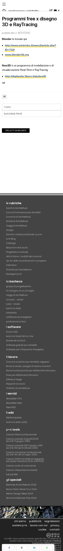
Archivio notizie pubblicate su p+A (24, 234)
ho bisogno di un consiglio (20, 290)
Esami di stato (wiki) (16, 422)
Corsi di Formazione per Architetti (23, 212)
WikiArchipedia (14, 417)
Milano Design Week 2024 (19, 493)
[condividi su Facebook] (9, 548)
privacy (55, 525)
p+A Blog (11, 238)
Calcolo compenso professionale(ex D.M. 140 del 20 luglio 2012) (23, 453)
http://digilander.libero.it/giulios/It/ (25, 76)
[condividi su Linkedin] (34, 548)
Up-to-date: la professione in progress (26, 260)
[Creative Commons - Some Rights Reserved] (31, 535)
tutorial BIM (12, 474)
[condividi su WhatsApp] (46, 548)
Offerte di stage (14, 379)
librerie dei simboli (15, 340)
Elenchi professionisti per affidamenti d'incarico (31, 370)
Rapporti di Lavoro (15, 383)
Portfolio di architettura (18, 388)
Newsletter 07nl (14, 398)
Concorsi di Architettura (18, 216)
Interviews (11, 265)
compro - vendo (14, 299)
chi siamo (20, 521)
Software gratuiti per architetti (21, 345)
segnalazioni (51, 521)
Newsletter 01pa (14, 402)
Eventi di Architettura (16, 208)
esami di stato (13, 308)
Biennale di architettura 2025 (21, 484)
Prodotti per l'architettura (18, 269)
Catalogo (11, 243)
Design (9, 230)
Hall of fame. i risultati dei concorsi (24, 256)
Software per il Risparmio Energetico (25, 349)
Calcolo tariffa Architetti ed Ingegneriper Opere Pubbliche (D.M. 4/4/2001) (25, 460)
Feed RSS (11, 407)
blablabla (11, 312)
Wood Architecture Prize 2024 (21, 497)
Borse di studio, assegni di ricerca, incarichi (28, 366)
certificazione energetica (18, 317)
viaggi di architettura (17, 295)
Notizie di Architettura (17, 221)
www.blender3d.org (17, 54)
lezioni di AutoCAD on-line (19, 336)
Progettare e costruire (17, 251)
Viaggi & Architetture (16, 225)
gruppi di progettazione (18, 286)
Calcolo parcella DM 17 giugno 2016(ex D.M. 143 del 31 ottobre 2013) (24, 446)
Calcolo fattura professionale (21, 434)
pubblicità (35, 521)
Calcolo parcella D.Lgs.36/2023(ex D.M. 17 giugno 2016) (22, 440)
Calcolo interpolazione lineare (21, 470)
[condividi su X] (21, 548)
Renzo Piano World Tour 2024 (21, 489)
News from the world (16, 247)
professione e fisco (16, 321)
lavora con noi (38, 525)
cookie (42, 529)
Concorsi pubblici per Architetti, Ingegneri (27, 361)
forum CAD (12, 331)
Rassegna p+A (14, 273)
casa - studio (13, 303)
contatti (54, 529)
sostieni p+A (19, 525)
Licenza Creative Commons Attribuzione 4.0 (46, 542)
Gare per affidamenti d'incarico (22, 375)
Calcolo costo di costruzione (21, 465)
